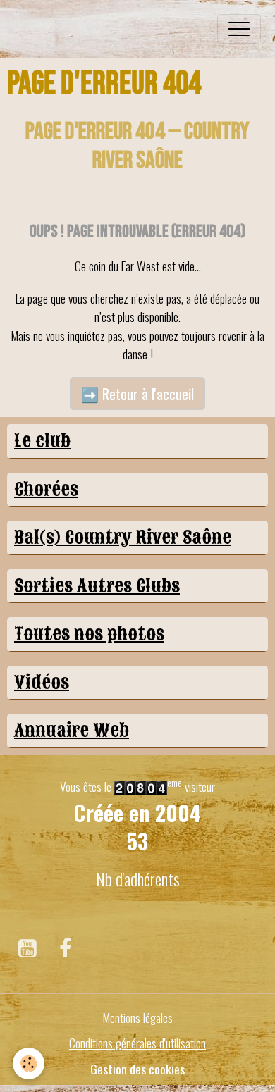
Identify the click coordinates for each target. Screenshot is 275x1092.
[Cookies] (28, 1063)
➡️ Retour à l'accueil (137, 393)
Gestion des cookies (137, 1069)
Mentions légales (137, 1017)
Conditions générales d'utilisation (137, 1043)
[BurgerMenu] (239, 29)
